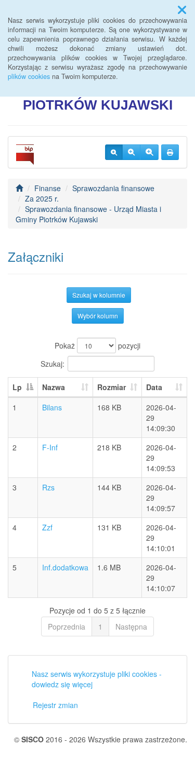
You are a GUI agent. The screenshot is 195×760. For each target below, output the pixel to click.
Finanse (47, 188)
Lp (17, 387)
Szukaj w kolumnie (98, 294)
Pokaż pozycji (97, 345)
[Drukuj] (170, 152)
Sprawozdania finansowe (113, 188)
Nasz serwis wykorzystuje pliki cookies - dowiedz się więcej (97, 679)
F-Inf (50, 447)
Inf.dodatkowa (65, 567)
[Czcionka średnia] (131, 152)
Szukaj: (52, 363)
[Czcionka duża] (149, 152)
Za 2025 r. (42, 198)
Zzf (47, 527)
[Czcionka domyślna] (114, 152)
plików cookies (29, 76)
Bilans (52, 407)
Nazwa (53, 387)
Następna (131, 626)
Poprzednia (66, 626)
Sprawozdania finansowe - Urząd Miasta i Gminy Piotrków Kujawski (88, 214)
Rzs (48, 487)
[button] (182, 9)
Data (154, 387)
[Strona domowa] (19, 188)
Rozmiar (111, 387)
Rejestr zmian (55, 705)
